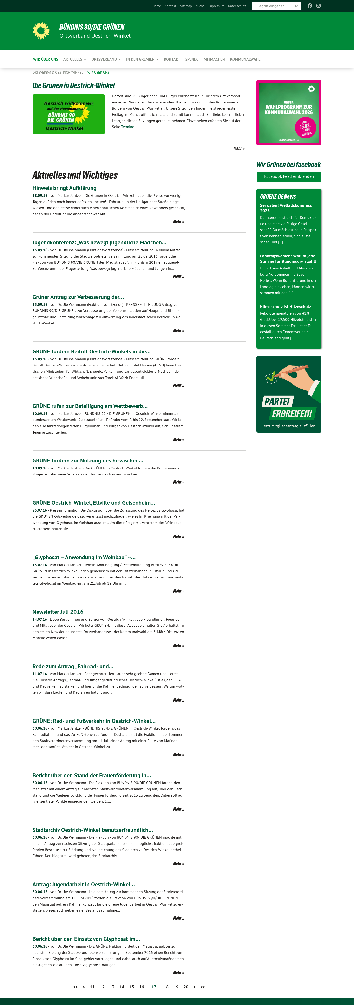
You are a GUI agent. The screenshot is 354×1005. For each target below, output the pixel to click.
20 (186, 987)
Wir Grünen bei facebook (288, 164)
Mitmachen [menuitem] (214, 59)
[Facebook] (310, 6)
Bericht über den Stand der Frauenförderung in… (92, 775)
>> (203, 987)
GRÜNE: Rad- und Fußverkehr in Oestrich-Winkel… (94, 720)
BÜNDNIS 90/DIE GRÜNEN (91, 27)
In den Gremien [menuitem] (140, 59)
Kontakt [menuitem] (172, 59)
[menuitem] (156, 6)
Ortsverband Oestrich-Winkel (58, 72)
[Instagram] (319, 6)
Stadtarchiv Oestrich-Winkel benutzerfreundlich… (93, 829)
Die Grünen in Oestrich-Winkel (74, 85)
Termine (127, 126)
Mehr (238, 148)
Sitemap (186, 6)
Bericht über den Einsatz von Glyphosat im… (86, 939)
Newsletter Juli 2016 (58, 611)
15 (131, 987)
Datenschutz (237, 6)
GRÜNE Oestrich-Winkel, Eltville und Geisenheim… (94, 502)
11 (92, 987)
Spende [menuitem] (191, 59)
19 (176, 987)
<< (75, 987)
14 (121, 987)
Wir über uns (98, 72)
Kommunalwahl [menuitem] (245, 59)
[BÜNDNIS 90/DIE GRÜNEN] (41, 31)
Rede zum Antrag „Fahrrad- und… (73, 666)
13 (112, 987)
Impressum (216, 6)
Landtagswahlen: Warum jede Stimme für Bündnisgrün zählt (288, 258)
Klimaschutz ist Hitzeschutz (285, 306)
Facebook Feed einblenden (289, 176)
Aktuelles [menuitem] (72, 59)
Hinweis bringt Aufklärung (65, 188)
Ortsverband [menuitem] (104, 59)
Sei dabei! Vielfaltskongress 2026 (286, 207)
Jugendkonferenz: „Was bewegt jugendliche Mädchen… (99, 242)
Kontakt (170, 6)
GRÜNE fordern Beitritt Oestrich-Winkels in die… (92, 351)
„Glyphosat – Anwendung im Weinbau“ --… (84, 557)
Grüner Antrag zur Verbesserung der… (78, 297)
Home (156, 6)
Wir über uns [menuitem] (45, 59)
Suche (200, 6)
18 (166, 987)
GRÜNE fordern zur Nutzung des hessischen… (88, 460)
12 (102, 987)
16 (141, 987)
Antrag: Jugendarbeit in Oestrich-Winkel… (84, 884)
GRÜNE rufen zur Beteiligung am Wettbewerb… (90, 406)
